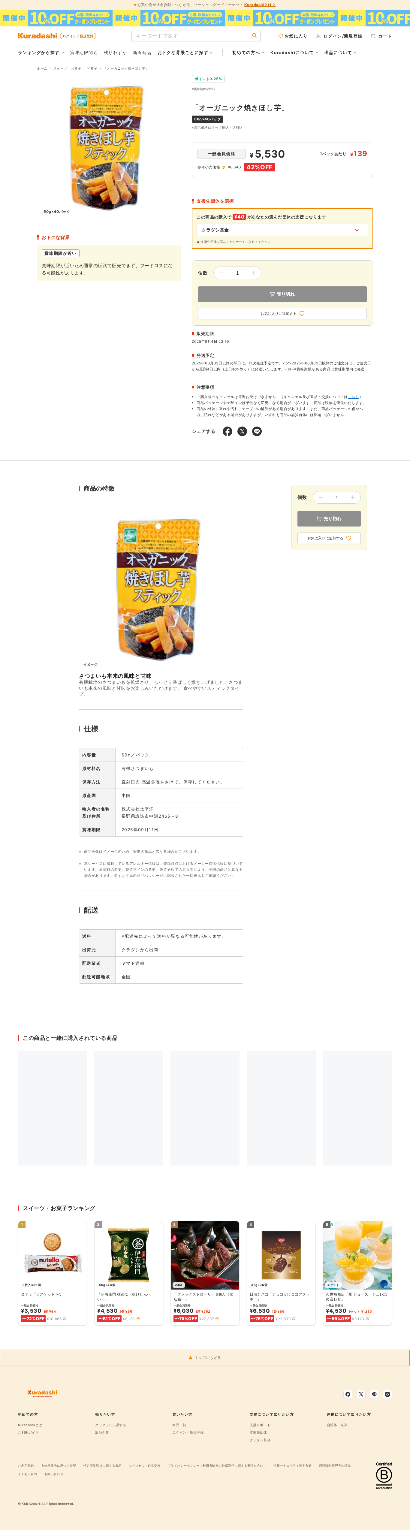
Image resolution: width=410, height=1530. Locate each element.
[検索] (254, 36)
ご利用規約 (26, 1465)
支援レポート (260, 1425)
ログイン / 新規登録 (78, 36)
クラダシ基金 (260, 1440)
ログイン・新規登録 (187, 1432)
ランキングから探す (39, 52)
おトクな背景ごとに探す (183, 52)
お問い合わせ (54, 1474)
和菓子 (92, 68)
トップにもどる (208, 1358)
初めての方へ (246, 52)
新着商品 (142, 52)
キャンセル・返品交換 (145, 1465)
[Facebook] (347, 1394)
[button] (64, 1318)
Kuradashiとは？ (260, 4)
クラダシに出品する (110, 1425)
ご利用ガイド (28, 1432)
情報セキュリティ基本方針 (292, 1465)
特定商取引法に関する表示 (102, 1465)
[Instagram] (387, 1394)
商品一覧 (179, 1425)
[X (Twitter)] (361, 1394)
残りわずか (115, 52)
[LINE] (374, 1394)
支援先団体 (258, 1432)
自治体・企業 (337, 1425)
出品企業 (102, 1432)
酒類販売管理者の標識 (335, 1465)
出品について (338, 52)
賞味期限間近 (84, 52)
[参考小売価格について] (223, 167)
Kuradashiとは (30, 1425)
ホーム (42, 68)
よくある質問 (27, 1474)
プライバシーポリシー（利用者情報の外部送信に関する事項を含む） (217, 1465)
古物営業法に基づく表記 (58, 1465)
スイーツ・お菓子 (67, 68)
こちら (353, 396)
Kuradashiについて (292, 52)
